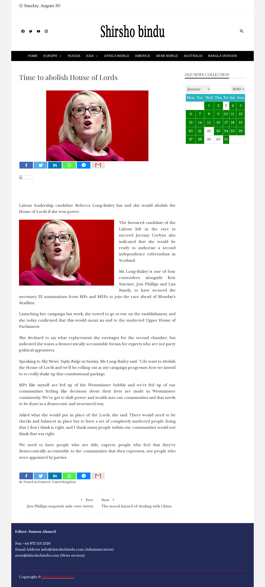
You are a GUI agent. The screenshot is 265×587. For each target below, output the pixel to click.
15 (209, 122)
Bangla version (222, 56)
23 (218, 131)
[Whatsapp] (69, 165)
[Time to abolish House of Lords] (97, 123)
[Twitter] (40, 165)
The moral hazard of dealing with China (136, 503)
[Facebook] (26, 165)
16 (218, 122)
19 (240, 122)
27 (191, 139)
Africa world (116, 56)
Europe (50, 56)
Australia (193, 56)
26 (241, 131)
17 (226, 122)
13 (191, 122)
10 (226, 114)
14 (200, 122)
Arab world (167, 56)
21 (200, 131)
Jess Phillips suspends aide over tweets (60, 503)
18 (232, 122)
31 (226, 139)
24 (226, 131)
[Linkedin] (55, 165)
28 (200, 139)
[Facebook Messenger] (83, 165)
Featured (44, 482)
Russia (74, 56)
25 (233, 131)
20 (191, 131)
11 (232, 114)
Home (33, 56)
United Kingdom (64, 482)
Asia (90, 56)
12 (240, 114)
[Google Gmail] (98, 165)
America (142, 56)
